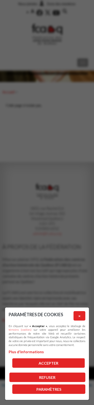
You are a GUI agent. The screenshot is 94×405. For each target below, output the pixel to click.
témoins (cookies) (20, 329)
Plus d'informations (26, 351)
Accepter (48, 363)
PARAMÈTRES (48, 389)
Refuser (47, 377)
